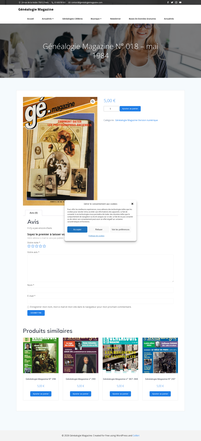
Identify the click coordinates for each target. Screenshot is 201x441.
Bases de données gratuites (142, 18)
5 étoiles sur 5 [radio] (44, 246)
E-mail (31, 295)
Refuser (98, 229)
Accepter (77, 229)
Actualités (47, 18)
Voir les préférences (120, 229)
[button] (132, 203)
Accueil (30, 18)
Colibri (136, 435)
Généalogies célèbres (72, 18)
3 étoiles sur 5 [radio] (36, 246)
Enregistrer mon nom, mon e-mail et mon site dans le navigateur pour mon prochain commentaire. (80, 306)
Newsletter (115, 18)
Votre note (33, 242)
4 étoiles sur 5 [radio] (40, 246)
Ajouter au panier (130, 108)
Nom (30, 285)
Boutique (95, 18)
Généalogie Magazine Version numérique (136, 120)
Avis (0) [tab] (34, 212)
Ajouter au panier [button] (41, 394)
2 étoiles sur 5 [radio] (32, 246)
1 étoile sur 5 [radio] (29, 246)
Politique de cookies (96, 236)
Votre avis (33, 252)
